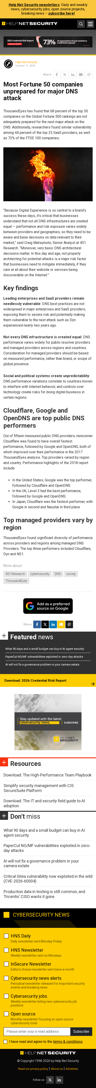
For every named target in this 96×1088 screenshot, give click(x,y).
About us (57, 1068)
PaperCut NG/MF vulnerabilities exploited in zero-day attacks (44, 656)
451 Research (15, 574)
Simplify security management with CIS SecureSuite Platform (39, 788)
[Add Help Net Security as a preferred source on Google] (89, 74)
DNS (58, 574)
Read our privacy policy (33, 1068)
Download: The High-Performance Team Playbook (48, 775)
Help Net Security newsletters (34, 5)
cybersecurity (39, 574)
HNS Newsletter (27, 950)
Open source (23, 1014)
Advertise (72, 1068)
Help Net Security (26, 62)
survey (71, 574)
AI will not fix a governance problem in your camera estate (42, 664)
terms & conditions (68, 1041)
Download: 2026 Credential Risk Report (35, 681)
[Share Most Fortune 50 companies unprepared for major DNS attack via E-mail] (81, 74)
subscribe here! (61, 13)
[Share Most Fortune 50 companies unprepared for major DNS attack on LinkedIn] (73, 74)
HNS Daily (21, 936)
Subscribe (81, 1031)
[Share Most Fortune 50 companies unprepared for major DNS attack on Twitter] (65, 74)
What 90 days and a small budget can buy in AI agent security (44, 648)
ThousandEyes (16, 581)
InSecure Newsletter (31, 964)
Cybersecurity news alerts (36, 978)
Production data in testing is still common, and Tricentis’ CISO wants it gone (44, 894)
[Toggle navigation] (90, 24)
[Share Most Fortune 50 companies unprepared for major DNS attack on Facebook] (57, 74)
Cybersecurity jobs (29, 996)
